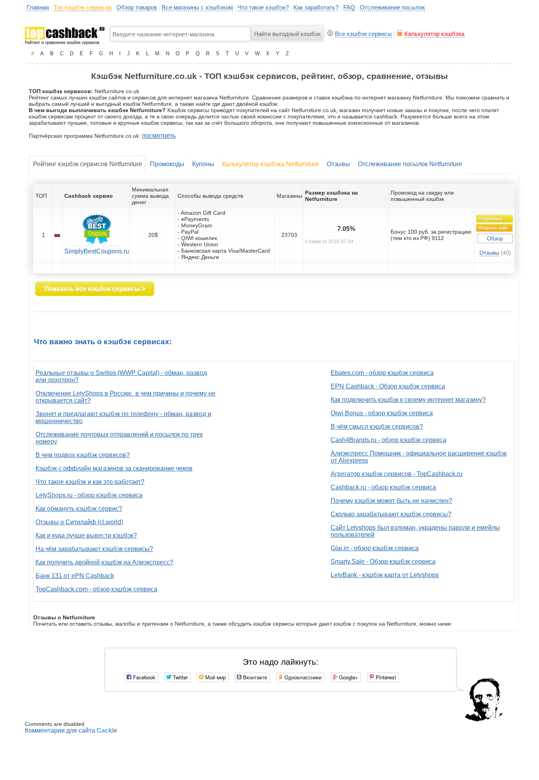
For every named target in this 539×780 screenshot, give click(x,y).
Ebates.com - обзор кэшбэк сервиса (382, 372)
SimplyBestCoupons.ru (96, 251)
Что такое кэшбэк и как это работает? (90, 481)
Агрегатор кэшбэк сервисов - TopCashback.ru (396, 474)
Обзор (495, 238)
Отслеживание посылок (392, 7)
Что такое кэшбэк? (263, 7)
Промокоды (167, 164)
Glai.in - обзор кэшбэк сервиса (375, 548)
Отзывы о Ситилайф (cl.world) (79, 522)
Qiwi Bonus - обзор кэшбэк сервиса (382, 413)
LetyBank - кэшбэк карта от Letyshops (385, 575)
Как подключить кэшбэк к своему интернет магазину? (408, 399)
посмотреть (159, 135)
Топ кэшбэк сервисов (83, 7)
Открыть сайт (493, 227)
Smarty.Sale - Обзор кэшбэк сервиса (383, 561)
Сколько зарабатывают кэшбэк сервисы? (391, 514)
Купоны (203, 164)
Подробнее (491, 218)
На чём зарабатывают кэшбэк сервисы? (94, 549)
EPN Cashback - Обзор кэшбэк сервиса (388, 386)
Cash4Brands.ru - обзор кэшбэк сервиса (388, 440)
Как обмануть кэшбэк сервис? (79, 508)
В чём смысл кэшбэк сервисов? (377, 426)
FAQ (349, 7)
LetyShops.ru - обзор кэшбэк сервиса (89, 495)
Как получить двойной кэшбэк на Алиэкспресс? (104, 562)
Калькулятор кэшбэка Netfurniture (270, 164)
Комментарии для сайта (71, 730)
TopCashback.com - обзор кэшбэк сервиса (96, 589)
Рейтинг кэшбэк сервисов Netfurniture (87, 164)
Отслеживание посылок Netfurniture (410, 164)
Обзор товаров (136, 7)
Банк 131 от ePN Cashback (75, 575)
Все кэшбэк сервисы (363, 33)
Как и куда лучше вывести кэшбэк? (86, 535)
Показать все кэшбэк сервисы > (95, 288)
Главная (38, 7)
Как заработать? (316, 7)
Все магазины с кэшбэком (197, 7)
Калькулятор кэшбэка (434, 33)
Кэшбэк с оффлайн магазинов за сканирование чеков (114, 468)
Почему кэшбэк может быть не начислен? (391, 500)
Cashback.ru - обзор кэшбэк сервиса (383, 487)
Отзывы (338, 164)
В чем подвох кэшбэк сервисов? (83, 455)
